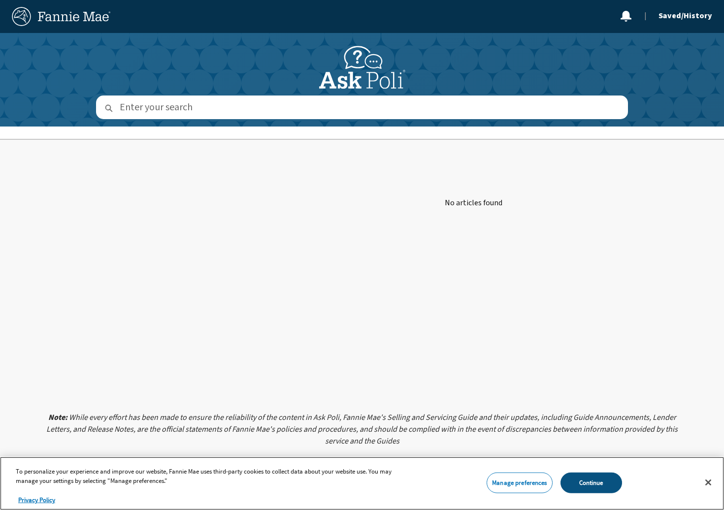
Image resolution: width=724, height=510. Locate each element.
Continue (591, 482)
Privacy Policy (36, 500)
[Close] (708, 482)
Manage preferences (519, 482)
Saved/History (685, 15)
